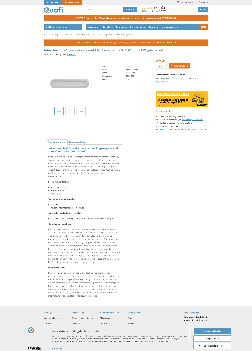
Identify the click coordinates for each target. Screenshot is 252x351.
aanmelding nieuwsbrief (192, 119)
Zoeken (131, 9)
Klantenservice (186, 2)
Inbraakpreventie (170, 27)
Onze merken (134, 312)
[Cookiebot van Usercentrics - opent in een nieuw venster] (34, 348)
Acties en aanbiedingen (82, 318)
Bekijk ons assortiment (57, 27)
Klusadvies (108, 27)
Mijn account (105, 318)
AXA (130, 318)
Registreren (73, 2)
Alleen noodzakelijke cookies (212, 346)
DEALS (203, 27)
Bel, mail (163, 129)
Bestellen (104, 323)
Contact (204, 2)
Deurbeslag (121, 27)
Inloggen (54, 2)
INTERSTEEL (71, 55)
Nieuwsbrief (93, 27)
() (204, 9)
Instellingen (57, 348)
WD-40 (131, 323)
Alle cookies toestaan (212, 331)
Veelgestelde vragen (53, 318)
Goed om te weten (109, 312)
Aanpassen (211, 338)
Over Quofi (49, 312)
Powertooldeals (137, 27)
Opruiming (153, 27)
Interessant (78, 312)
